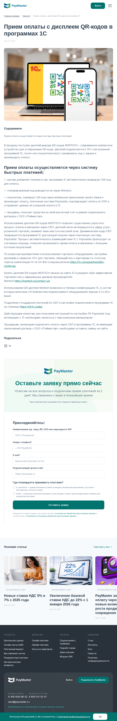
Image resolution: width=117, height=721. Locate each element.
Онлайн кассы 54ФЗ (13, 645)
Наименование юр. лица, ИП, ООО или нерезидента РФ (42, 429)
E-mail (16, 455)
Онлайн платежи (40, 640)
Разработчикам (67, 648)
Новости (26, 16)
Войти (98, 5)
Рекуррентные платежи (16, 657)
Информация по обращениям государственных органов (36, 707)
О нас (90, 640)
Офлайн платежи (40, 645)
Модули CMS (66, 656)
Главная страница (11, 16)
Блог (90, 649)
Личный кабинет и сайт (15, 590)
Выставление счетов (14, 653)
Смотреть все (102, 546)
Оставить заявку (59, 505)
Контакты (92, 645)
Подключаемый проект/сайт (28, 468)
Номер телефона (22, 442)
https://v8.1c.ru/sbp (31, 306)
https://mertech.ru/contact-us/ (32, 280)
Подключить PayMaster (93, 680)
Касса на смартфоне (42, 649)
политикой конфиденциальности (74, 716)
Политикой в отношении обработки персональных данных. (51, 516)
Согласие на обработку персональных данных (75, 513)
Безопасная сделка (13, 640)
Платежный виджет (14, 649)
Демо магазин (67, 652)
